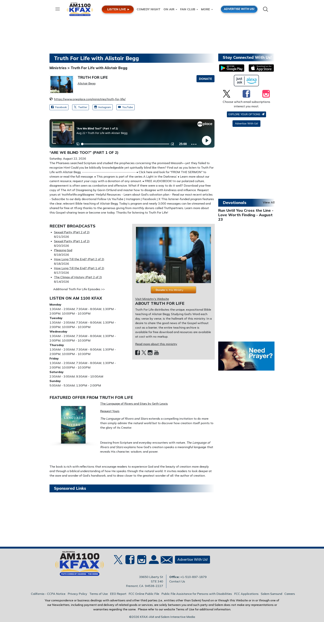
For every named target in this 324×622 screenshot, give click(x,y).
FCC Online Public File (144, 594)
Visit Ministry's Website (152, 299)
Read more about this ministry (156, 344)
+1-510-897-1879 (193, 577)
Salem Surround (271, 594)
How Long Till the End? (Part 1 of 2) (79, 268)
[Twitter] (144, 353)
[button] (205, 78)
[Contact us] (165, 561)
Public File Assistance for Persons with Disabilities (196, 594)
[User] (153, 562)
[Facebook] (137, 353)
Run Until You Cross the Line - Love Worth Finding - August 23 (245, 215)
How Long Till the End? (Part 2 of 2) (79, 259)
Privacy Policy (77, 594)
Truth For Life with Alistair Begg (99, 68)
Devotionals (234, 202)
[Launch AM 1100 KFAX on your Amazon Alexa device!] (246, 80)
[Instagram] (150, 353)
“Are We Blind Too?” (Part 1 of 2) (84, 152)
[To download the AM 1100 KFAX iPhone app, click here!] (261, 68)
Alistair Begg (86, 83)
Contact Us (177, 581)
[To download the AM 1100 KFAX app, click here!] (231, 68)
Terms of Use (98, 594)
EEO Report (118, 594)
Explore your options (245, 114)
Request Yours (109, 411)
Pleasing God (63, 250)
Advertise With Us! (246, 123)
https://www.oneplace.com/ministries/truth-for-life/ (90, 99)
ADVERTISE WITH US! (239, 9)
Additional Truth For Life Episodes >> (79, 289)
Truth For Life (93, 77)
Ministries (59, 68)
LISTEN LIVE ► (118, 9)
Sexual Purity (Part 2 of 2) (72, 232)
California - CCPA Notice (48, 594)
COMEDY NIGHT (148, 9)
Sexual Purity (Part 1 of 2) (72, 241)
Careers (289, 594)
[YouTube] (156, 353)
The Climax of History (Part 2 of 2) (78, 277)
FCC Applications (246, 594)
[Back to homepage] (77, 565)
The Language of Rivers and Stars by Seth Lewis (134, 403)
